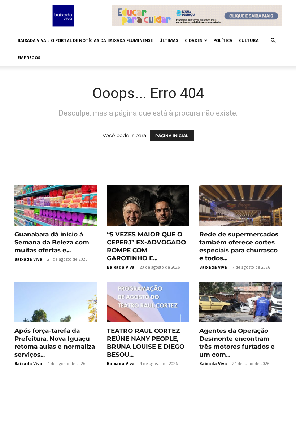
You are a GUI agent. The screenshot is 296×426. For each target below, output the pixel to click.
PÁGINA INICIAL (171, 135)
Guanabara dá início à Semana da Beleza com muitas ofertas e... (51, 242)
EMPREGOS (29, 57)
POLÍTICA (222, 40)
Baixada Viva (28, 259)
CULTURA (249, 40)
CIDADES (193, 40)
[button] (273, 40)
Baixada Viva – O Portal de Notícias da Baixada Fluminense (85, 40)
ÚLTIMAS (168, 40)
